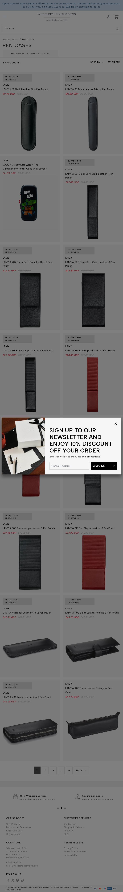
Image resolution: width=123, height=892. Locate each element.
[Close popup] (115, 424)
